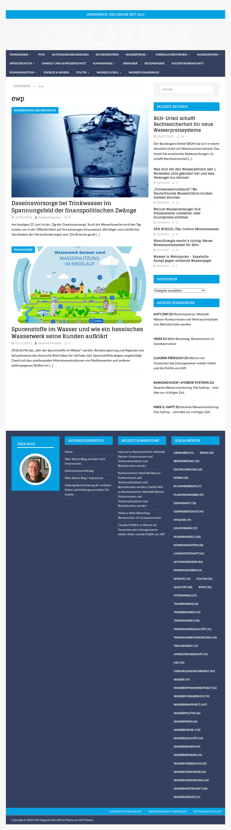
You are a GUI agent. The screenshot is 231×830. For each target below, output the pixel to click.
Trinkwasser (18, 54)
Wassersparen (207, 54)
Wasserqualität (188, 738)
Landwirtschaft (189, 553)
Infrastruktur (20, 63)
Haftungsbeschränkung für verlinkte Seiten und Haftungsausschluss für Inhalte (88, 489)
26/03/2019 (163, 222)
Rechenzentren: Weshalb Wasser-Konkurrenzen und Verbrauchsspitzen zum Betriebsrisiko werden (186, 319)
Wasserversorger (190, 772)
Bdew (207, 452)
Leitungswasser (188, 561)
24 (183, 136)
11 (177, 222)
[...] (190, 159)
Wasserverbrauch (190, 763)
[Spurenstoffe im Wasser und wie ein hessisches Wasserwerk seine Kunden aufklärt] (80, 284)
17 (177, 182)
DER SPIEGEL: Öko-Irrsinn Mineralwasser (186, 229)
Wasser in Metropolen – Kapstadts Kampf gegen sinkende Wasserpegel (182, 258)
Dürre (181, 477)
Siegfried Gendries (50, 217)
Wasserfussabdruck (144, 72)
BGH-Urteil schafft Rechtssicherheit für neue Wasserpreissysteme (183, 124)
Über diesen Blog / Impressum (84, 478)
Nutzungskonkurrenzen (70, 54)
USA (179, 662)
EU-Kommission (187, 486)
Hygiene (182, 519)
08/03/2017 (163, 265)
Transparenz (186, 604)
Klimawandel (103, 63)
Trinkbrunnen (187, 612)
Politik (81, 72)
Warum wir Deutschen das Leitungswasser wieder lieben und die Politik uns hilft (185, 363)
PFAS (41, 54)
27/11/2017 (23, 343)
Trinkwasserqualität (192, 629)
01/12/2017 (163, 249)
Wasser (182, 679)
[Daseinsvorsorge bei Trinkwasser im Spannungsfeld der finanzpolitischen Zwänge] (80, 152)
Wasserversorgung (191, 780)
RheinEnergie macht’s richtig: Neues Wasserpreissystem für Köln (183, 243)
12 (177, 202)
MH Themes (86, 820)
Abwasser (130, 63)
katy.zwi (123, 452)
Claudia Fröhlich (128, 525)
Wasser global (108, 72)
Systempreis (185, 595)
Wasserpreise (136, 54)
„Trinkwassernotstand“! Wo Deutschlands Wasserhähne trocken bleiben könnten (183, 193)
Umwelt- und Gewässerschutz (64, 63)
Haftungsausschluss (207, 811)
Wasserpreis (185, 721)
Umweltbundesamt (191, 654)
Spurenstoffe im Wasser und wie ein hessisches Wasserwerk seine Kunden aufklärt (77, 332)
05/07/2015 (165, 136)
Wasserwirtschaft (191, 788)
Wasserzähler (187, 797)
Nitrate (182, 578)
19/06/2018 (23, 217)
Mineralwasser (188, 570)
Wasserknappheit (190, 704)
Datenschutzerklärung (79, 470)
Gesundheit (185, 503)
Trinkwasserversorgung (195, 637)
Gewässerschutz (189, 511)
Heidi (121, 513)
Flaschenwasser (189, 494)
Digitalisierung (188, 469)
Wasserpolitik (187, 713)
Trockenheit (186, 646)
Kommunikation (21, 72)
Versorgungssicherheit (194, 671)
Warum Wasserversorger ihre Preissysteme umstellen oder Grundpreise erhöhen (177, 213)
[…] (98, 234)
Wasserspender (188, 755)
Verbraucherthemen (171, 54)
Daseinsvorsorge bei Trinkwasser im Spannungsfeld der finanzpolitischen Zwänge (74, 206)
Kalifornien (185, 528)
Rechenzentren (107, 54)
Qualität (183, 587)
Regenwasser (154, 63)
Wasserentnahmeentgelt (195, 688)
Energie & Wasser (56, 72)
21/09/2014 (163, 234)
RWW (205, 587)
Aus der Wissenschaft (187, 63)
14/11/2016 (163, 182)
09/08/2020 (163, 202)
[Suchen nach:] (186, 89)
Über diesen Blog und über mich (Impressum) (85, 461)
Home (69, 452)
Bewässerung (186, 461)
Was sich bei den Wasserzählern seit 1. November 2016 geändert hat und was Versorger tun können (185, 173)
